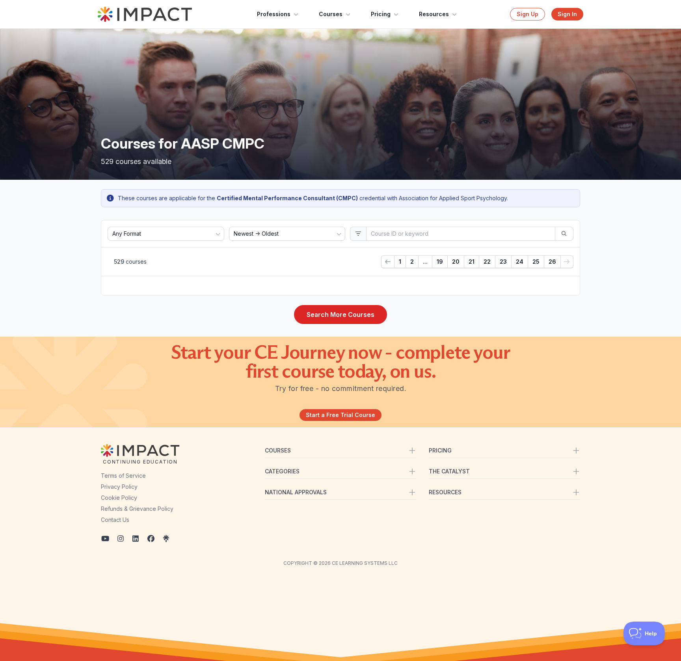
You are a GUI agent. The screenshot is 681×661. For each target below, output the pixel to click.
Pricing (381, 14)
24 (519, 261)
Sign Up (527, 14)
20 (456, 261)
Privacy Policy (119, 486)
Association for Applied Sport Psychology (453, 198)
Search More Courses (340, 314)
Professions (273, 14)
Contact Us (115, 519)
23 (503, 261)
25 (536, 261)
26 (552, 261)
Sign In (567, 14)
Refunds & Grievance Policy (137, 508)
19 (440, 261)
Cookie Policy (119, 497)
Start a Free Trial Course (340, 414)
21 (471, 261)
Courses (330, 14)
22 (487, 261)
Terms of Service (123, 475)
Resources (434, 14)
